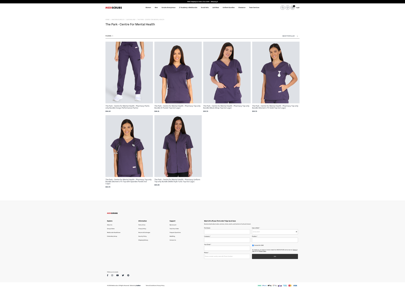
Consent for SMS (259, 245)
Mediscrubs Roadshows (113, 232)
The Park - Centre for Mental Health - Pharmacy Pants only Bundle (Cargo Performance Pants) (127, 107)
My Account (173, 225)
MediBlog (172, 236)
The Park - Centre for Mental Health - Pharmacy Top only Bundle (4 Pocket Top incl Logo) (177, 107)
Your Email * (207, 244)
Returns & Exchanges (144, 232)
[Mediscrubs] (113, 8)
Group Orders (111, 228)
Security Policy (142, 236)
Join (275, 256)
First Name (207, 228)
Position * (254, 236)
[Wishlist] (287, 7)
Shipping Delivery (143, 240)
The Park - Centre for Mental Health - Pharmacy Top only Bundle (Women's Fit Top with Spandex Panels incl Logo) (128, 181)
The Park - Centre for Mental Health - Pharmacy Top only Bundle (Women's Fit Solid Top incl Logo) (275, 107)
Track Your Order (174, 228)
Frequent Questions (175, 232)
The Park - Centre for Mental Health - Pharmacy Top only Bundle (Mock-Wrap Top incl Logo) (226, 107)
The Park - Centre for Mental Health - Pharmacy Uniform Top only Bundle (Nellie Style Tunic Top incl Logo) (177, 180)
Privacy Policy (142, 228)
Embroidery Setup (112, 236)
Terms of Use (141, 225)
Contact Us (173, 240)
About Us (109, 225)
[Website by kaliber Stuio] (138, 285)
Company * (207, 236)
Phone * (206, 252)
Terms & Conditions (151, 285)
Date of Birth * (256, 228)
